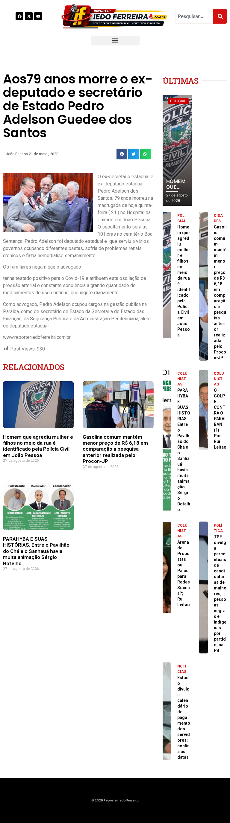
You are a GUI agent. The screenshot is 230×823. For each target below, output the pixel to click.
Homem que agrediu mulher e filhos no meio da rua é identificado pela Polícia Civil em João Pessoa (38, 446)
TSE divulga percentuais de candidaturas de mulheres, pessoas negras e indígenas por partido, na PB (220, 593)
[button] (115, 40)
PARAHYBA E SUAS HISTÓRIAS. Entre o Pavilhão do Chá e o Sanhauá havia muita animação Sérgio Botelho (36, 551)
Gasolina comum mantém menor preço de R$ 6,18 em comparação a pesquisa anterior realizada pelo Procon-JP (115, 449)
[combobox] (194, 16)
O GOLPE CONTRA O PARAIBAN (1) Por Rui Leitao (220, 418)
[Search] (220, 16)
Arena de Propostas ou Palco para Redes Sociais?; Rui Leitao (183, 576)
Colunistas (182, 378)
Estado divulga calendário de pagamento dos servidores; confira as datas (183, 717)
